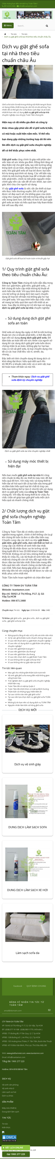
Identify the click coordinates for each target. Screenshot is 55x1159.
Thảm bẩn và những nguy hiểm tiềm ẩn (25, 691)
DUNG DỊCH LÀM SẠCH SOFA (27, 827)
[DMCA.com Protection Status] (9, 1138)
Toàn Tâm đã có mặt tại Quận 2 (21, 686)
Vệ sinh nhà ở (8, 1088)
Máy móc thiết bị (9, 1108)
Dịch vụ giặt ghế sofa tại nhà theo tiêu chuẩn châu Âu (27, 36)
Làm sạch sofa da (27, 953)
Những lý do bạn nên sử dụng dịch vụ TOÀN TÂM (29, 702)
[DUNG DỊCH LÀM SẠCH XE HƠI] (27, 864)
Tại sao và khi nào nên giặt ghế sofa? (24, 694)
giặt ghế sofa (16, 618)
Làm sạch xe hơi (9, 1092)
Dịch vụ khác (7, 1095)
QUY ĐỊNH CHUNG (36, 985)
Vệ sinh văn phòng (10, 1084)
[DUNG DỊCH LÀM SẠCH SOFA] (27, 801)
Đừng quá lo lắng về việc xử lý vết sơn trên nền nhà (30, 635)
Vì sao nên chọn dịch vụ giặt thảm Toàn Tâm (27, 657)
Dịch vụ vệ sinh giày (27, 764)
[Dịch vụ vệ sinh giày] (27, 738)
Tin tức (14, 34)
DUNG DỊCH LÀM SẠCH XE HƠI (27, 890)
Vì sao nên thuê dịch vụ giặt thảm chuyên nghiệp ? (30, 640)
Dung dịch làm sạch (10, 1111)
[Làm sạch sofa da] (27, 927)
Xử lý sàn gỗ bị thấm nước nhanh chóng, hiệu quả (29, 638)
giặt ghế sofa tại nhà (16, 621)
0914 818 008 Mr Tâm (18, 1069)
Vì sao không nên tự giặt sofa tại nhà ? (25, 659)
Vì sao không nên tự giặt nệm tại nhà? (24, 662)
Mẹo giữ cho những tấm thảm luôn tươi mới (26, 672)
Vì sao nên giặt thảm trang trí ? (21, 648)
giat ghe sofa (28, 618)
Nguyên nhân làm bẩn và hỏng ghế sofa (25, 705)
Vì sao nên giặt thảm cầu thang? (22, 651)
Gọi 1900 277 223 (16, 1154)
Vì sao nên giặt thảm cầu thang (21, 654)
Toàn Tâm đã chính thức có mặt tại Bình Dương (28, 689)
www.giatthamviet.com (16, 1053)
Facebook (17, 986)
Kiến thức (6, 1127)
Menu (9, 25)
